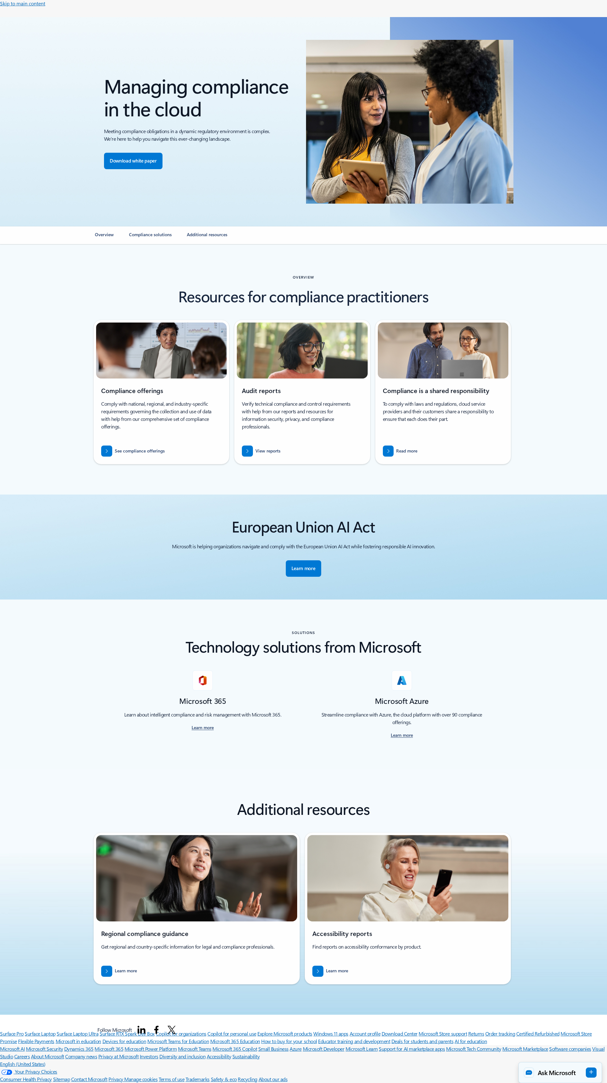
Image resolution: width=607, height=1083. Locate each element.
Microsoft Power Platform (151, 1048)
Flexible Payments (36, 1041)
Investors (149, 1056)
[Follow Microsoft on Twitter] (172, 1030)
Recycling (247, 1079)
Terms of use (171, 1079)
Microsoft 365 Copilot (234, 1048)
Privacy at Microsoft (118, 1056)
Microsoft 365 (109, 1048)
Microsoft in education (78, 1041)
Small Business (273, 1048)
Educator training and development (354, 1041)
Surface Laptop (40, 1033)
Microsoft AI (12, 1048)
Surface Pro (12, 1033)
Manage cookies (140, 1079)
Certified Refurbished (538, 1033)
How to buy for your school (289, 1041)
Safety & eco (224, 1079)
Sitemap (61, 1079)
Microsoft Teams (195, 1048)
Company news (81, 1056)
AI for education (471, 1041)
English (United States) (23, 1064)
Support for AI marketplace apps (412, 1048)
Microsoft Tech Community (473, 1048)
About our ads (273, 1079)
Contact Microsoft (89, 1079)
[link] (104, 237)
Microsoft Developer (324, 1048)
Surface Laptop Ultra (77, 1033)
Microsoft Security (44, 1048)
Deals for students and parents (422, 1041)
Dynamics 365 (79, 1048)
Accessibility (219, 1056)
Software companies (570, 1048)
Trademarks (198, 1079)
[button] (560, 1072)
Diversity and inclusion (182, 1056)
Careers (22, 1056)
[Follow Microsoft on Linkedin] (142, 1030)
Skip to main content (22, 3)
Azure (296, 1048)
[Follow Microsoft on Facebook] (156, 1030)
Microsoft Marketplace (525, 1048)
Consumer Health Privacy (26, 1079)
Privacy (116, 1079)
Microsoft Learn (362, 1048)
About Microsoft (47, 1056)
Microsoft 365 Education (235, 1041)
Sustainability (246, 1056)
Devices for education (124, 1041)
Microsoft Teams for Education (178, 1041)
